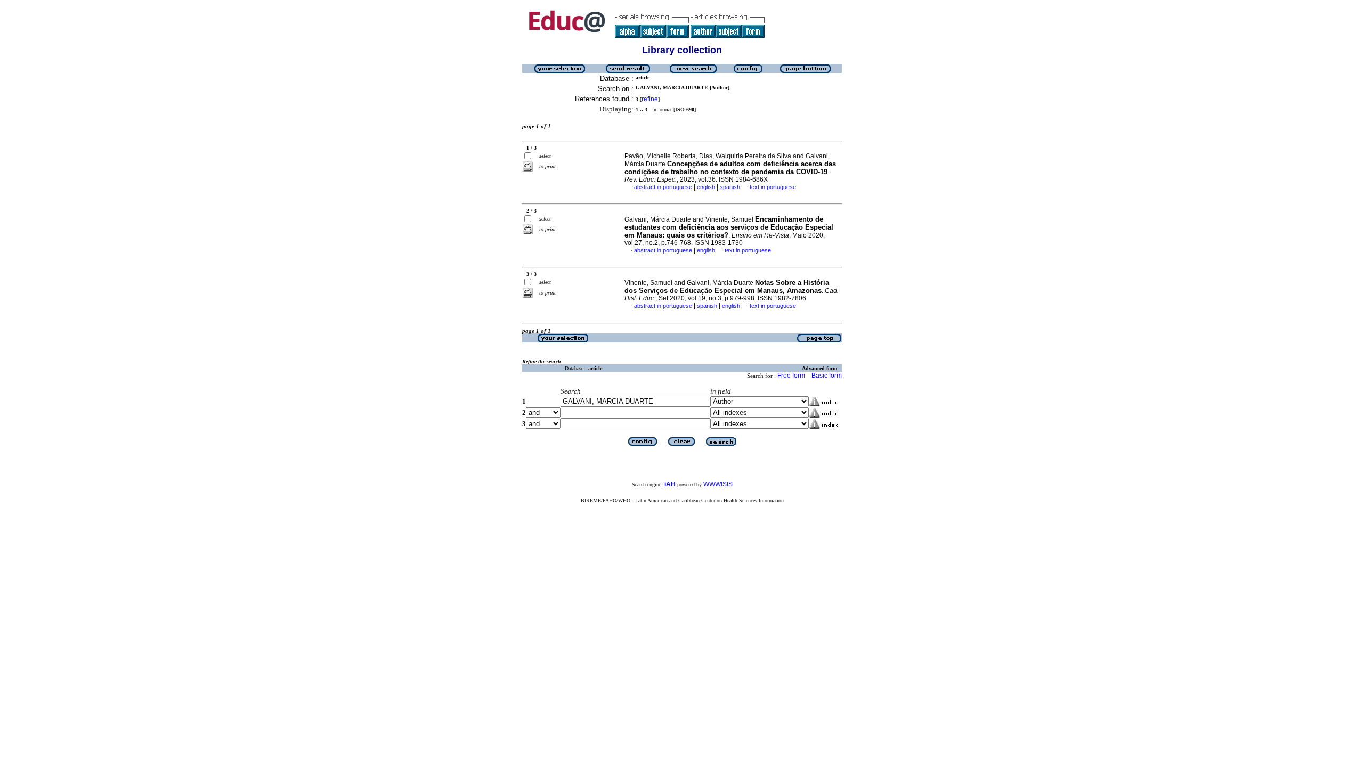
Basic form (826, 375)
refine (650, 99)
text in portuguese (773, 187)
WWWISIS (718, 484)
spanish (730, 187)
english (706, 187)
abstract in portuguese (663, 187)
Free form (791, 375)
